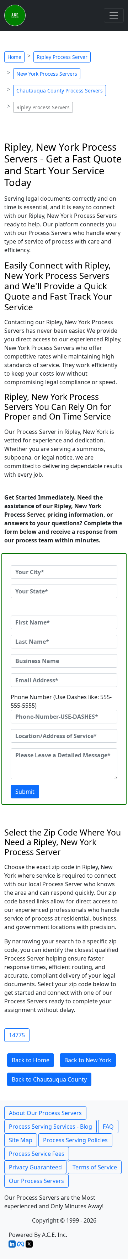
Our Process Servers (36, 1181)
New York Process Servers (46, 73)
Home (14, 57)
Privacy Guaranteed (35, 1167)
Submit (24, 792)
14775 (17, 1035)
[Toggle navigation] (114, 15)
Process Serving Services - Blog (50, 1126)
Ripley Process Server (62, 57)
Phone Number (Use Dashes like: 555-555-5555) (61, 701)
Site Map (20, 1140)
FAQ (108, 1126)
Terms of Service (95, 1167)
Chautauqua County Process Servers (59, 90)
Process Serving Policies (75, 1140)
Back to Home (30, 1060)
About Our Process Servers (45, 1113)
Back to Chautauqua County (49, 1079)
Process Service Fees (36, 1154)
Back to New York (87, 1060)
